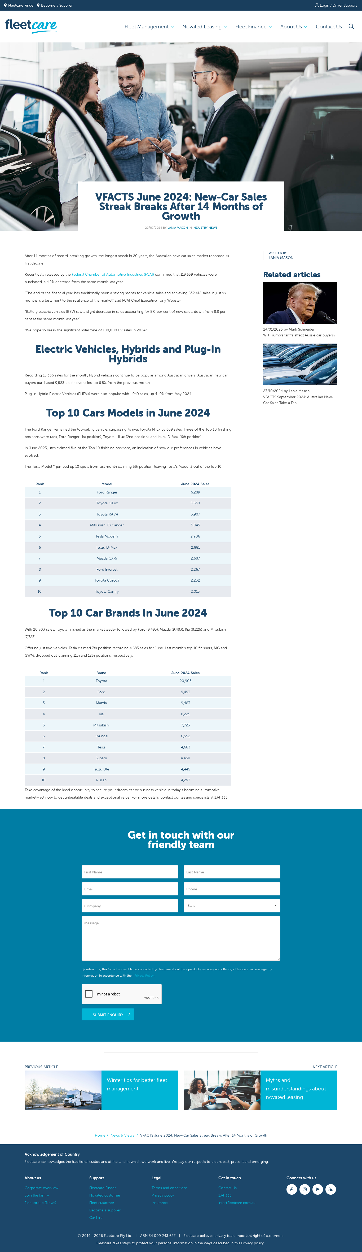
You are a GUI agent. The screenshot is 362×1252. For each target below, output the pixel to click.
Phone (191, 889)
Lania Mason (177, 227)
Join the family (37, 1195)
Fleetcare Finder (22, 5)
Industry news (205, 227)
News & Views (122, 1135)
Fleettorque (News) (40, 1202)
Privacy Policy (144, 975)
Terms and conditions (169, 1187)
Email (89, 889)
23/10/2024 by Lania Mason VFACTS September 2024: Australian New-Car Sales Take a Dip (298, 396)
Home (100, 1135)
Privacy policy (163, 1195)
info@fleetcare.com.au (236, 1202)
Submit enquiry (108, 1014)
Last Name (195, 872)
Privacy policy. (252, 1243)
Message (91, 923)
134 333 (225, 1195)
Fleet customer (101, 1202)
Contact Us (329, 26)
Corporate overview (41, 1187)
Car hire (96, 1217)
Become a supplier (105, 1210)
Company (92, 906)
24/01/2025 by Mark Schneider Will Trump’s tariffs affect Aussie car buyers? (299, 332)
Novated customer (104, 1195)
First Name (93, 872)
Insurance (160, 1202)
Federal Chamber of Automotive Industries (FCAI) (112, 274)
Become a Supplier (57, 5)
